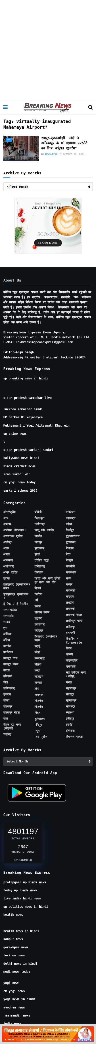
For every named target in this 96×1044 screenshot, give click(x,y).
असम (6, 548)
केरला (6, 670)
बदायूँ (37, 646)
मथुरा (37, 730)
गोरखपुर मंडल (11, 712)
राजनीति (70, 566)
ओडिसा (7, 634)
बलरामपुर (40, 658)
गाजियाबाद (9, 688)
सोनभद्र (70, 706)
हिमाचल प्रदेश (74, 736)
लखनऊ (70, 608)
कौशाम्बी (7, 676)
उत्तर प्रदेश (10, 610)
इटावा (6, 578)
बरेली (37, 652)
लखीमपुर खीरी (74, 620)
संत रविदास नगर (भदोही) (76, 674)
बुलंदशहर (40, 718)
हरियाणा (70, 730)
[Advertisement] (48, 50)
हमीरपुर (70, 718)
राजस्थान (71, 572)
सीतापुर (70, 694)
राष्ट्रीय (70, 596)
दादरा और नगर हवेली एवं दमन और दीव (47, 580)
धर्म (36, 600)
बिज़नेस (39, 700)
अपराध (7, 524)
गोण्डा (6, 700)
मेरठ (68, 554)
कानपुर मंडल (10, 664)
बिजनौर (39, 706)
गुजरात (7, 694)
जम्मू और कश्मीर (44, 530)
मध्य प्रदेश (41, 737)
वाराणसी (70, 632)
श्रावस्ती (70, 666)
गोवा (5, 718)
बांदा (37, 688)
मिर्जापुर (70, 530)
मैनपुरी (69, 560)
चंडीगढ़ (7, 734)
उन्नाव (6, 622)
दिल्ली (38, 588)
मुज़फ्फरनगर (72, 536)
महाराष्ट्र (70, 518)
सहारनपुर (71, 688)
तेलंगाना (39, 572)
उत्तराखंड (8, 616)
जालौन (38, 536)
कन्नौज (7, 646)
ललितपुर (70, 626)
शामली (69, 654)
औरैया (6, 640)
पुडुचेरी (38, 618)
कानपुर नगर (10, 658)
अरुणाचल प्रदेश (13, 536)
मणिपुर (38, 724)
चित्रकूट (39, 518)
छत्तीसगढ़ (40, 524)
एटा (5, 628)
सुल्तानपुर (71, 700)
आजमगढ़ (8, 560)
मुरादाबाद (70, 542)
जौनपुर (38, 542)
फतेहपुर (39, 630)
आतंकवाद (8, 566)
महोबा (69, 524)
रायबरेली (70, 590)
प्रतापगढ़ (40, 624)
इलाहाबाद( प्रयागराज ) (15, 596)
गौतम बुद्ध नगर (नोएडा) (12, 726)
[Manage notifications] (85, 1034)
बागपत (38, 682)
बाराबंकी (39, 694)
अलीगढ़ (7, 542)
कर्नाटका (8, 652)
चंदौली (38, 512)
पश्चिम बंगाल (42, 612)
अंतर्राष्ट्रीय (9, 512)
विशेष (69, 648)
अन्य (8, 140)
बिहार (37, 712)
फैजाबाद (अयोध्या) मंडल (46, 638)
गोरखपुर (7, 706)
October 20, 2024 (73, 154)
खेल (5, 682)
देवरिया (38, 594)
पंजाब (38, 606)
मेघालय (70, 548)
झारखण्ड (39, 548)
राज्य (68, 578)
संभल (69, 682)
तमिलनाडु (40, 566)
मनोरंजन (70, 512)
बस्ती (37, 670)
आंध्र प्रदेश (10, 572)
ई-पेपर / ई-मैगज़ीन (15, 604)
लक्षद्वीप (70, 602)
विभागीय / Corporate (74, 640)
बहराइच (39, 676)
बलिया (38, 664)
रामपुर (69, 584)
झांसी (37, 554)
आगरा (6, 554)
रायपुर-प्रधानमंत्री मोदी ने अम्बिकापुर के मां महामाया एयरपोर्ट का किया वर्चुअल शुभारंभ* (64, 143)
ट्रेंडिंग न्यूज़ (42, 560)
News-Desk (51, 154)
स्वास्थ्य (70, 712)
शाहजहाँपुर (71, 660)
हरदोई (69, 724)
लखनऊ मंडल (74, 614)
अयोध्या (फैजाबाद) (14, 530)
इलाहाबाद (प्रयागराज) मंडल (16, 586)
